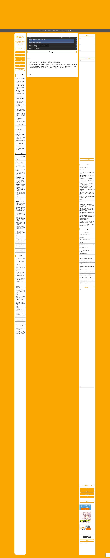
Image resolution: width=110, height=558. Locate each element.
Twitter (87, 488)
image (51, 52)
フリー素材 (56, 30)
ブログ (49, 30)
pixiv (87, 491)
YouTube (87, 496)
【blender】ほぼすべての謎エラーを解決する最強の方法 (44, 62)
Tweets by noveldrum (84, 542)
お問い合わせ (68, 30)
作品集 (44, 30)
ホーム (40, 30)
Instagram (87, 494)
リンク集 (61, 30)
